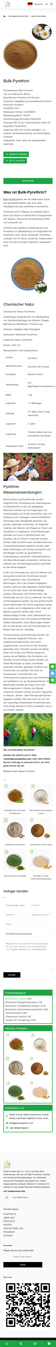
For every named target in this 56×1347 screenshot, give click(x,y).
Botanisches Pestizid (16, 998)
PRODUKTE (9, 1221)
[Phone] (21, 1343)
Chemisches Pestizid (16, 1016)
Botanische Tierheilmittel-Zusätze (22, 1006)
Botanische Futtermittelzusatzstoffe (23, 1009)
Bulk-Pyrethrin (10, 199)
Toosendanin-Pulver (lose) (41, 844)
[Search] (46, 4)
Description (27, 181)
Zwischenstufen (13, 1013)
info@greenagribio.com (18, 758)
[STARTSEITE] (4, 16)
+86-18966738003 (20, 1197)
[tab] (28, 181)
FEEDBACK (9, 1232)
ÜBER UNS (8, 1217)
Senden (12, 975)
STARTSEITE (9, 1214)
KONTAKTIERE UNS (13, 1228)
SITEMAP (8, 1235)
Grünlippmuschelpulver (15, 844)
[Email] (35, 1343)
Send (22, 1264)
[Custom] (7, 1343)
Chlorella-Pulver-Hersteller (15, 876)
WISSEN (7, 1224)
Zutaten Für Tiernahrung (17, 1020)
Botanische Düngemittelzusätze (21, 1002)
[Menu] (51, 4)
